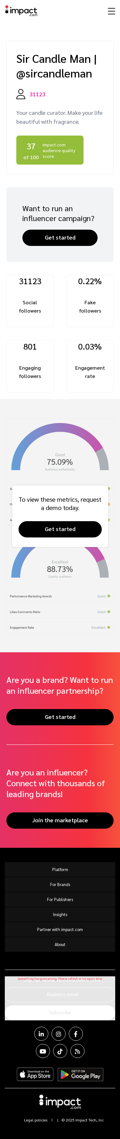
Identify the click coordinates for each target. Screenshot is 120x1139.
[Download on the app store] (35, 1075)
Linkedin (41, 1033)
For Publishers (60, 899)
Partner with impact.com (60, 929)
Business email (63, 994)
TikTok (60, 1051)
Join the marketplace (60, 820)
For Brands (60, 884)
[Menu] (111, 11)
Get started (60, 237)
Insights (60, 914)
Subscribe (60, 1012)
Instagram (58, 1033)
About (60, 944)
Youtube (43, 1051)
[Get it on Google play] (80, 1075)
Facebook (76, 1033)
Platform (60, 869)
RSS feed (77, 1051)
